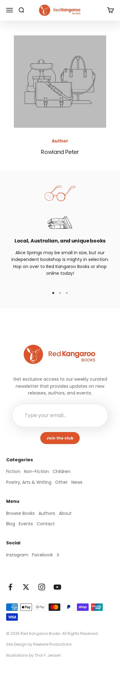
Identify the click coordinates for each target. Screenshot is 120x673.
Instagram (17, 555)
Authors (46, 513)
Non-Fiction (36, 471)
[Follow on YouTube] (57, 587)
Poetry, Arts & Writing (28, 482)
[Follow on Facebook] (10, 587)
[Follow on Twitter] (26, 587)
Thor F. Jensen (47, 655)
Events (26, 524)
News (76, 482)
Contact (46, 524)
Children (61, 471)
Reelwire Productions (52, 644)
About (65, 513)
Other (61, 482)
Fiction (13, 471)
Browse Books (20, 513)
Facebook (42, 555)
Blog (10, 524)
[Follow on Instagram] (42, 587)
